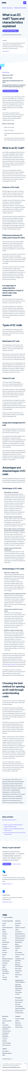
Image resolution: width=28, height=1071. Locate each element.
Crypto (4, 940)
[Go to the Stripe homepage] (4, 915)
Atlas (3, 925)
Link (3, 956)
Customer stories (6, 1021)
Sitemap (4, 1041)
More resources (7, 8)
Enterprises (18, 923)
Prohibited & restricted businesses (5, 1034)
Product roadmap (19, 1018)
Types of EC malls (7, 78)
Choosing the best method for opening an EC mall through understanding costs (13, 85)
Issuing (4, 954)
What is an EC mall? (7, 75)
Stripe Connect (11, 664)
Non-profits (18, 968)
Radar (3, 967)
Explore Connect (6, 884)
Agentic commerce (20, 927)
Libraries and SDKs (20, 1008)
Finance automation (20, 936)
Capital (4, 931)
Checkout (4, 934)
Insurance (17, 962)
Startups (17, 925)
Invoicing (4, 952)
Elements (4, 944)
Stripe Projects (19, 1010)
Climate (4, 936)
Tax (3, 975)
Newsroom (18, 1023)
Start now (6, 864)
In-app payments (19, 940)
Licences (4, 1039)
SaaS (16, 950)
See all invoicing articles (9, 820)
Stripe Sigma (5, 973)
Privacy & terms (6, 1031)
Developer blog (19, 1012)
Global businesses (20, 938)
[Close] (25, 1064)
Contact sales (16, 864)
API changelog (19, 1006)
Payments (5, 963)
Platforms (17, 948)
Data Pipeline (5, 942)
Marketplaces (18, 942)
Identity (4, 950)
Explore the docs (7, 902)
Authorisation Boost (7, 927)
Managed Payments (7, 958)
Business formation (21, 8)
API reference (18, 1002)
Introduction (5, 72)
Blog (3, 1023)
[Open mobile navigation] (24, 2)
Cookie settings (6, 1043)
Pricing (4, 923)
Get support (5, 1051)
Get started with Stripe (10, 30)
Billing (3, 929)
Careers (17, 1021)
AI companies (18, 952)
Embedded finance (20, 934)
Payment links (6, 961)
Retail (16, 976)
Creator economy (19, 954)
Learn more (5, 51)
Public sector (18, 974)
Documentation (19, 1000)
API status (18, 1004)
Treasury (4, 979)
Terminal (4, 977)
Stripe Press (18, 1025)
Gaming (17, 956)
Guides (4, 1018)
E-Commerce (18, 931)
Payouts (4, 965)
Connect (4, 938)
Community (5, 1025)
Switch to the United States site (11, 1067)
